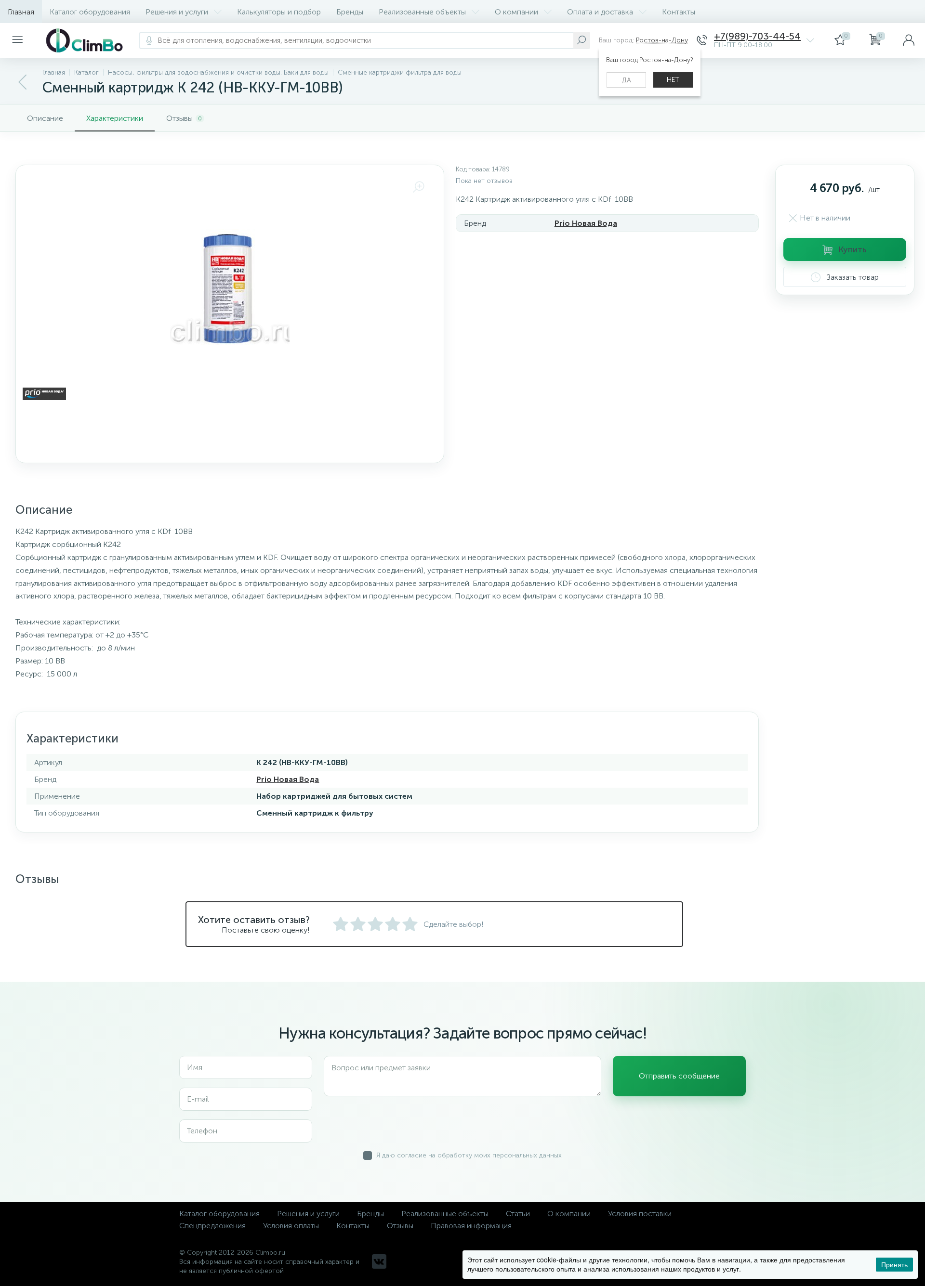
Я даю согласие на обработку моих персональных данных (469, 1155)
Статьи (518, 1213)
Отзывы (400, 1225)
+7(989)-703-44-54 (757, 36)
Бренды (349, 11)
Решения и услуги (176, 11)
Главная (21, 11)
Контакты (678, 11)
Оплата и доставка (600, 11)
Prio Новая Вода (586, 223)
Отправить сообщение (679, 1075)
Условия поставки (640, 1213)
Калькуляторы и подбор (279, 11)
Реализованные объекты (422, 11)
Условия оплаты (291, 1225)
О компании (516, 11)
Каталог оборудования (90, 11)
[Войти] (908, 40)
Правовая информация (471, 1225)
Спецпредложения (212, 1225)
